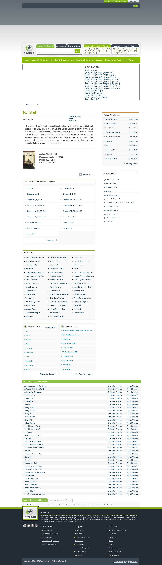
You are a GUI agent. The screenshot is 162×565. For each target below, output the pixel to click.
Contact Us (78, 555)
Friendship (29, 361)
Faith (27, 357)
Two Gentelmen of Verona (34, 494)
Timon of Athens (30, 482)
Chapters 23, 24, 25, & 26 (36, 211)
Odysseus (108, 154)
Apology (108, 191)
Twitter (71, 118)
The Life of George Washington (84, 272)
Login (136, 6)
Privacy (134, 562)
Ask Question (61, 46)
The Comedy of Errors (33, 466)
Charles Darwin (55, 291)
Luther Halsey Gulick (32, 302)
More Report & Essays (83, 374)
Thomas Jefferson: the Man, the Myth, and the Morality (36, 257)
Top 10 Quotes (132, 386)
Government (30, 365)
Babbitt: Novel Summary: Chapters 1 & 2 (99, 72)
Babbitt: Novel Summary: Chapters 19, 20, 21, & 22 (102, 83)
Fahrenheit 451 (110, 150)
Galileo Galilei (30, 305)
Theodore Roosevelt (56, 276)
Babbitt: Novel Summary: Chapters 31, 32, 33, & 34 (102, 88)
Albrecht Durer (30, 294)
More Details (79, 521)
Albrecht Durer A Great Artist (59, 294)
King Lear (28, 432)
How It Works (128, 60)
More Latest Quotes (47, 374)
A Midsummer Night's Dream (35, 386)
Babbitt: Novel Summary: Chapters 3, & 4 (99, 74)
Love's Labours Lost (32, 435)
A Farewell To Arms (111, 210)
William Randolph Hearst (82, 298)
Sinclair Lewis (68, 228)
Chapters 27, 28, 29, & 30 (72, 211)
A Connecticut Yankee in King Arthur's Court (119, 203)
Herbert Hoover (55, 261)
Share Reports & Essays (80, 60)
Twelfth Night (29, 491)
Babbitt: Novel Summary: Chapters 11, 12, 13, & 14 (102, 79)
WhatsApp (72, 120)
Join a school (79, 544)
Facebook (32, 525)
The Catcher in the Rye (112, 137)
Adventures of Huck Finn (113, 132)
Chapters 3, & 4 (33, 194)
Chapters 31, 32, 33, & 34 (36, 217)
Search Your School (115, 551)
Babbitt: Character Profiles (94, 90)
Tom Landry (29, 298)
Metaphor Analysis (34, 222)
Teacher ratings (114, 555)
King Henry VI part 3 (32, 429)
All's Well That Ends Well (34, 389)
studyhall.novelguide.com (50, 534)
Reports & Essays (61, 60)
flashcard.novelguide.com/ (50, 541)
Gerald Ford (78, 257)
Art (26, 331)
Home (26, 60)
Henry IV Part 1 (30, 408)
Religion (28, 339)
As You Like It (29, 395)
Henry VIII (77, 305)
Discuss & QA (133, 119)
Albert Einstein (79, 291)
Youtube (24, 525)
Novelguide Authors (115, 548)
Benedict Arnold (30, 291)
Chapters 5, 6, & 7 (69, 194)
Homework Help (47, 537)
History (28, 369)
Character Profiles (69, 217)
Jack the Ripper (30, 309)
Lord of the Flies (110, 128)
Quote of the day (51, 327)
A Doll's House (110, 214)
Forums (111, 544)
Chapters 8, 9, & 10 (34, 200)
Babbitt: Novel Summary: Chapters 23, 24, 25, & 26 (102, 85)
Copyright (127, 562)
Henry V (27, 414)
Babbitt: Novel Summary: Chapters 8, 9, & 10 (100, 78)
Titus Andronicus (30, 485)
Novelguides (35, 60)
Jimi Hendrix (78, 309)
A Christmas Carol (111, 195)
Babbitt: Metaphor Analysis (94, 92)
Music (27, 344)
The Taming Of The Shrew (34, 472)
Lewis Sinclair (89, 175)
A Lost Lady (109, 222)
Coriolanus (28, 398)
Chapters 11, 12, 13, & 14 (72, 200)
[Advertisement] (81, 25)
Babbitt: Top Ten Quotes (93, 95)
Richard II (28, 457)
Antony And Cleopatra (32, 392)
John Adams (78, 265)
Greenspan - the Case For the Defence (60, 305)
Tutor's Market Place (113, 60)
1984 (107, 145)
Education (29, 348)
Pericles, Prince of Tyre (33, 454)
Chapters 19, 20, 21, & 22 (72, 205)
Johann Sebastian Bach (58, 309)
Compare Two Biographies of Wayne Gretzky (60, 302)
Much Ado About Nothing (34, 448)
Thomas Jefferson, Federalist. (84, 276)
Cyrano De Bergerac (81, 302)
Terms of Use (118, 562)
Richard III (28, 460)
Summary (30, 188)
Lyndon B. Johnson (32, 283)
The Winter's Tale (31, 479)
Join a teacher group (82, 548)
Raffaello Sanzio (31, 287)
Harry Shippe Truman (32, 261)
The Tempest (29, 475)
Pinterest (36, 525)
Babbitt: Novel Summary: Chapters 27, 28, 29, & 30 (102, 86)
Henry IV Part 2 (30, 411)
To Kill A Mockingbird (111, 119)
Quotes (111, 541)
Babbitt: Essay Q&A (92, 99)
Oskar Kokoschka (80, 283)
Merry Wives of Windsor (33, 445)
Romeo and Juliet (31, 463)
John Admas (29, 268)
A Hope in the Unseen (112, 218)
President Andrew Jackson (34, 272)
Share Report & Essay (82, 537)
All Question (113, 534)
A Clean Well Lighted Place (114, 199)
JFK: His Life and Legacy (58, 257)
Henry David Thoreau (57, 298)
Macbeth (27, 438)
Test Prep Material (81, 551)
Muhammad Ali (55, 313)
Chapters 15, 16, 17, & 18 (36, 205)
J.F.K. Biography (31, 265)
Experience (29, 352)
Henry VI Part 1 (30, 417)
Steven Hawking (55, 287)
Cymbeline (28, 401)
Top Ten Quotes (33, 228)
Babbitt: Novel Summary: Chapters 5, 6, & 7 (100, 76)
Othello (27, 451)
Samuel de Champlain (33, 313)
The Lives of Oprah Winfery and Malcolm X (60, 283)
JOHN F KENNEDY (56, 280)
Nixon (76, 268)
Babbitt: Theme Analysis (93, 94)
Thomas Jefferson (31, 280)
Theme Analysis (69, 222)
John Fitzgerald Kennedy (82, 280)
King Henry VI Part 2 (32, 426)
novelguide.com (47, 530)
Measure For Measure (33, 441)
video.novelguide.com (49, 544)
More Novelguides (129, 164)
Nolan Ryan (29, 316)
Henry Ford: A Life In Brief (83, 287)
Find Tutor (78, 534)
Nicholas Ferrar (79, 313)
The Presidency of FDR (82, 261)
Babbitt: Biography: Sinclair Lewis (96, 97)
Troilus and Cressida (32, 488)
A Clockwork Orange (112, 206)
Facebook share (74, 117)
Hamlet (27, 404)
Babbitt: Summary (91, 70)
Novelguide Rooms (74, 46)
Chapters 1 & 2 (68, 188)
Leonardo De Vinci (80, 294)
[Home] (30, 49)
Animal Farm (109, 141)
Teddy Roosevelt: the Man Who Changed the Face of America (36, 276)
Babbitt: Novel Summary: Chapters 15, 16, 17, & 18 (102, 81)
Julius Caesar (29, 423)
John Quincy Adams (56, 268)
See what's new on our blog (118, 530)
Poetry (28, 335)
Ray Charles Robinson (57, 316)
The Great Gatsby (110, 123)
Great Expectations (111, 159)
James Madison (55, 265)
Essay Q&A (31, 234)
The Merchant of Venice (33, 469)
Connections (47, 60)
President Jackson (56, 272)
